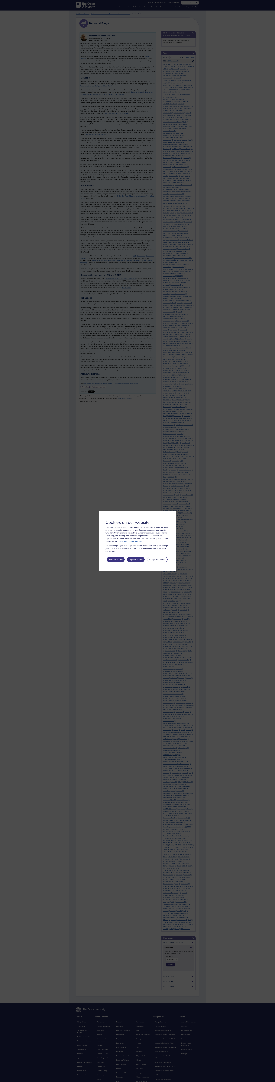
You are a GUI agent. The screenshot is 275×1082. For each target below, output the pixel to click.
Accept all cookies (116, 560)
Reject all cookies (136, 560)
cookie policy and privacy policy (130, 541)
